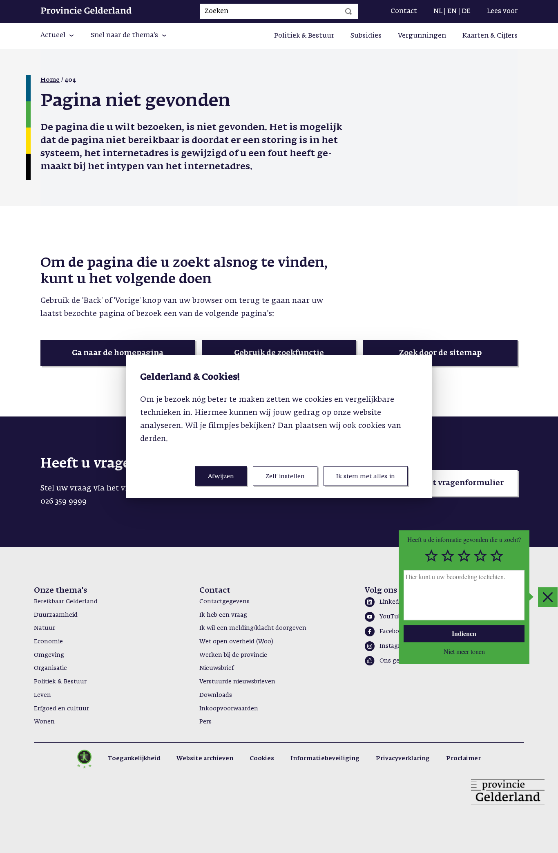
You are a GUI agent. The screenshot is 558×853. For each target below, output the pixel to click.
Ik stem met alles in (365, 476)
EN (452, 11)
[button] (57, 36)
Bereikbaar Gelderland (66, 601)
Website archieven (204, 758)
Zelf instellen (285, 476)
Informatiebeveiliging (324, 758)
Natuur (44, 628)
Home (50, 80)
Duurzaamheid (56, 615)
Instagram (394, 646)
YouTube (392, 617)
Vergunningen (422, 36)
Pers (205, 722)
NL (437, 11)
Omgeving (49, 655)
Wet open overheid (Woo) (236, 642)
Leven (42, 695)
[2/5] (448, 556)
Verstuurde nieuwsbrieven (237, 682)
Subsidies (366, 36)
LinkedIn (392, 602)
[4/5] (480, 556)
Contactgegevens (224, 601)
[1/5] (431, 556)
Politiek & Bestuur (304, 36)
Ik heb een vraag (223, 615)
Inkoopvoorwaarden (228, 709)
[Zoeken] (348, 11)
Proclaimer (463, 758)
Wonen (44, 722)
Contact (404, 11)
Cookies (262, 758)
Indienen (464, 633)
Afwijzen (221, 476)
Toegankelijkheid (134, 758)
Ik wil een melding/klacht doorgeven (252, 628)
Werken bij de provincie (233, 655)
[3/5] (464, 556)
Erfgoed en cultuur (61, 709)
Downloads (215, 695)
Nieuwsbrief (216, 668)
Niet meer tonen (464, 651)
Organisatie (50, 668)
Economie (48, 642)
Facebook (392, 631)
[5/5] (497, 556)
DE (466, 11)
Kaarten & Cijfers (490, 36)
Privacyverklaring (403, 758)
